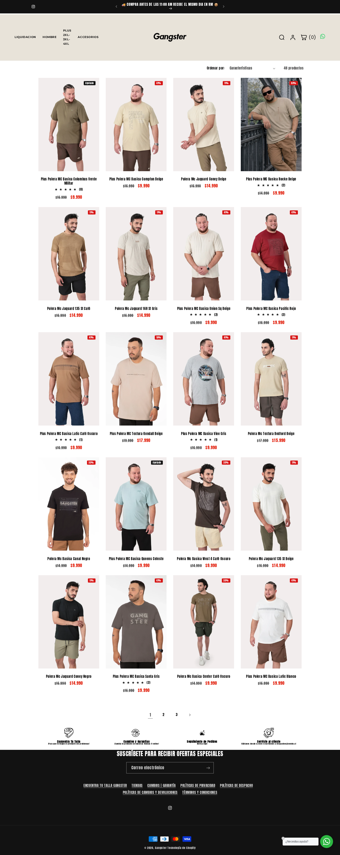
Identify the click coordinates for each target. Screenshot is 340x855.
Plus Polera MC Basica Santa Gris (136, 677)
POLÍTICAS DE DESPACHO (236, 785)
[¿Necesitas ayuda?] (326, 841)
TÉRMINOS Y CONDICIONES (199, 792)
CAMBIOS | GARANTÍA (161, 785)
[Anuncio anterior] (116, 6)
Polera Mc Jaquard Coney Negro (69, 677)
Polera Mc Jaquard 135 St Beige (271, 559)
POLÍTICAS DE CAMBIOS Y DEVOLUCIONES (150, 792)
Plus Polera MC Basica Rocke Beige (271, 179)
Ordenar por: (216, 68)
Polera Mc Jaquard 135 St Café (68, 308)
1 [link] (150, 715)
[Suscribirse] (208, 767)
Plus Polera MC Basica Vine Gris (203, 434)
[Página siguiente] (189, 715)
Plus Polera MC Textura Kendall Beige (136, 434)
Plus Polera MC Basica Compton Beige (136, 179)
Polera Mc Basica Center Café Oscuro (203, 677)
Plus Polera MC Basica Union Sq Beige (204, 308)
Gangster (161, 848)
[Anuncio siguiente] (224, 6)
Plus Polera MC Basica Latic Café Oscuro (69, 434)
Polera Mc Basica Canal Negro (68, 559)
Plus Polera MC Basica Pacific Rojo (271, 308)
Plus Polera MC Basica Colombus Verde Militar (69, 181)
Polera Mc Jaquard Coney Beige (203, 179)
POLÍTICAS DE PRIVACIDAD (197, 785)
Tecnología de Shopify (181, 848)
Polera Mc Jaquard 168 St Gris (136, 308)
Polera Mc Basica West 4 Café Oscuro (203, 559)
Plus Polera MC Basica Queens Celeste (136, 559)
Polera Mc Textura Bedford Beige (271, 434)
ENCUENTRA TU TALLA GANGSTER (105, 785)
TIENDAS (137, 785)
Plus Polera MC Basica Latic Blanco (271, 677)
